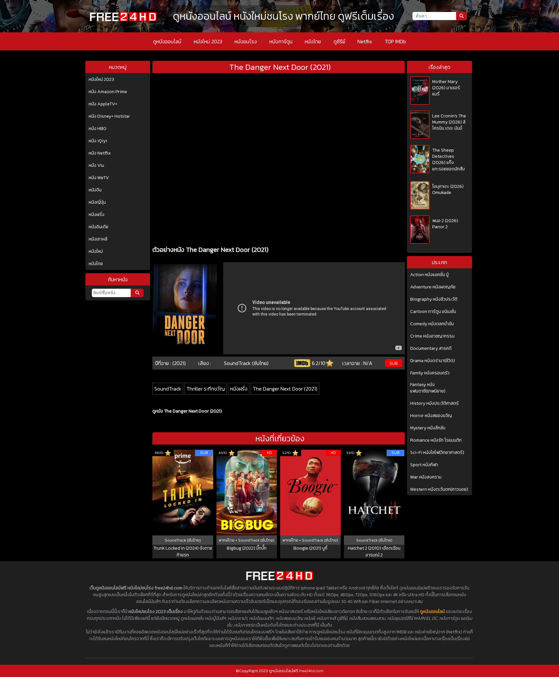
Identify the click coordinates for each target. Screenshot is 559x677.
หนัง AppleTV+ (103, 104)
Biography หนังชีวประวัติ (433, 299)
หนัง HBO (97, 128)
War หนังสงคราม (426, 477)
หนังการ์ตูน (280, 41)
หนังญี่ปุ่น (97, 202)
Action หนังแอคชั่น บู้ (429, 275)
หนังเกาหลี (98, 239)
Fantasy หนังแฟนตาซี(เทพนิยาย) (427, 387)
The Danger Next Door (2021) (285, 388)
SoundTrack (167, 388)
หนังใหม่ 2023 (208, 41)
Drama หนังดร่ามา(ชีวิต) (432, 361)
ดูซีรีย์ (339, 41)
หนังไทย (313, 41)
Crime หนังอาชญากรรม (432, 336)
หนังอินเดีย (98, 227)
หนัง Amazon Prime (108, 92)
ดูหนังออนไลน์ (167, 41)
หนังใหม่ (96, 251)
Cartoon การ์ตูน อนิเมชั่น (433, 311)
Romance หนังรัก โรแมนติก (436, 440)
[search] (137, 293)
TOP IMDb (395, 41)
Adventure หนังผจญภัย (432, 287)
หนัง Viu (96, 165)
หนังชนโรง (246, 41)
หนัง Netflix (100, 153)
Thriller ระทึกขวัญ (205, 388)
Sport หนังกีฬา (424, 465)
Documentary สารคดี (431, 348)
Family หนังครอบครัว (430, 373)
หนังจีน (95, 190)
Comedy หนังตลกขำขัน (432, 324)
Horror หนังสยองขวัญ (431, 416)
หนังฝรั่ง (96, 214)
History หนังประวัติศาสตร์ (434, 403)
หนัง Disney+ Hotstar (109, 116)
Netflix (364, 41)
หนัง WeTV (99, 178)
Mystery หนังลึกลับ (427, 428)
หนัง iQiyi (98, 141)
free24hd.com (311, 671)
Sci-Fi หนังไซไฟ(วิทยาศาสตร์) (437, 452)
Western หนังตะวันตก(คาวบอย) (439, 489)
